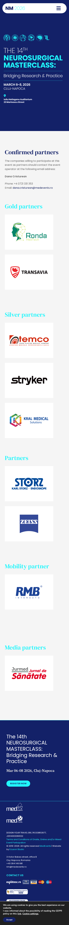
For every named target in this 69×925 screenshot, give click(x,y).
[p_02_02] (29, 256)
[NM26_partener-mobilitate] (29, 575)
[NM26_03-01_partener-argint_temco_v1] (29, 324)
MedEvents (45, 845)
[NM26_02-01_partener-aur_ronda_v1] (29, 216)
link (19, 913)
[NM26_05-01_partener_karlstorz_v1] (29, 467)
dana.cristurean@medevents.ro (33, 188)
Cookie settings (30, 913)
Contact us (14, 875)
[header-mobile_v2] (33, 35)
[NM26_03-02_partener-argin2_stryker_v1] (29, 364)
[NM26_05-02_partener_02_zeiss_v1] (29, 507)
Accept (9, 919)
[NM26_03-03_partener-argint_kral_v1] (29, 404)
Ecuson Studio (16, 849)
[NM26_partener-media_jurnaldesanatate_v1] (29, 657)
